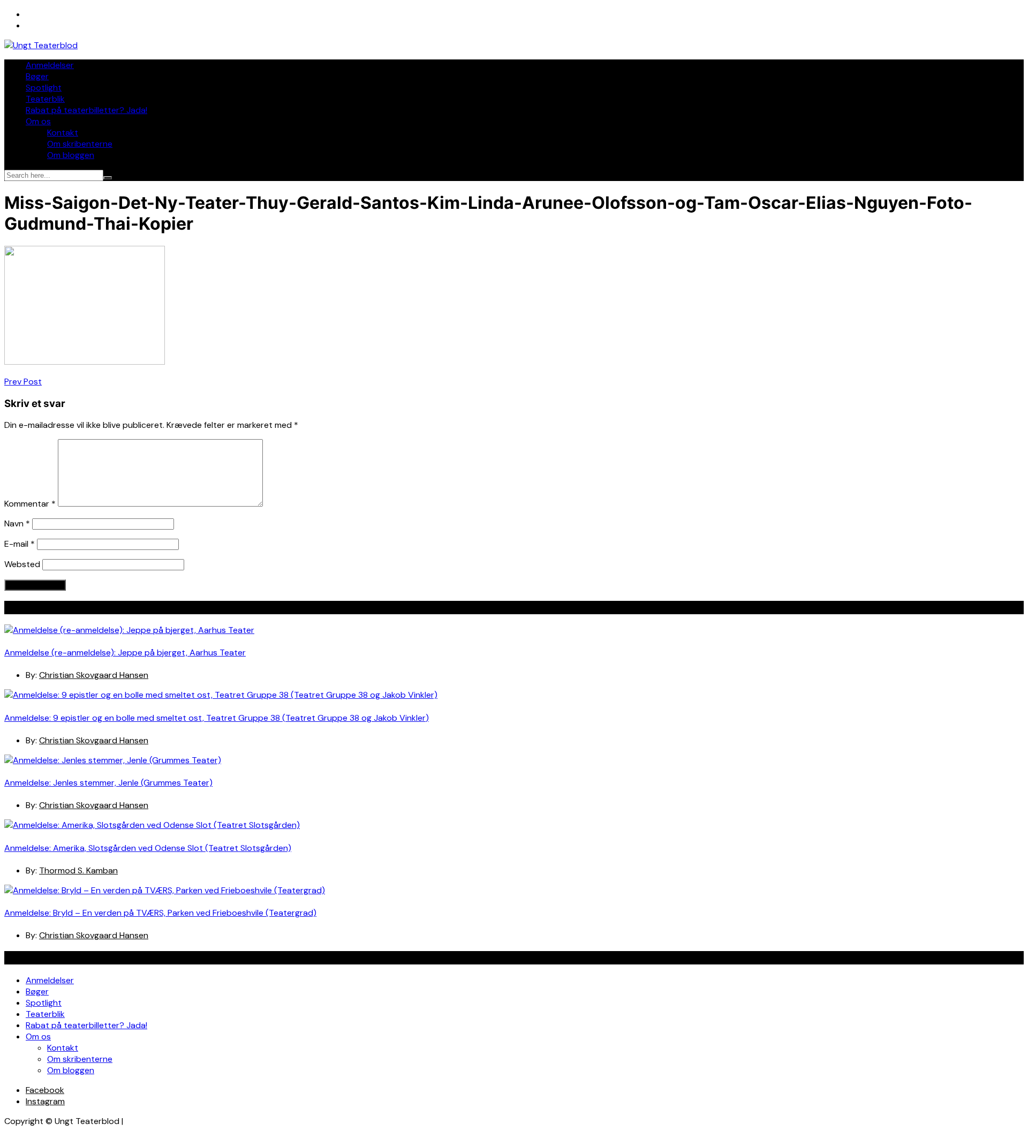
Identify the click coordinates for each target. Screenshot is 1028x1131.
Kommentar (30, 503)
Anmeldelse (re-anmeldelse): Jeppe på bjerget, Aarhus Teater (125, 652)
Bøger (37, 76)
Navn (17, 523)
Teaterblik (45, 98)
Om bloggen (70, 155)
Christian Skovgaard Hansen (93, 675)
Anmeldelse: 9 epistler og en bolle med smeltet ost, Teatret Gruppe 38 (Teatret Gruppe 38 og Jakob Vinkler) (216, 717)
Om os (38, 121)
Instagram (45, 1101)
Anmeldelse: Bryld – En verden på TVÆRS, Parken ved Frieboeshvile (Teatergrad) (160, 912)
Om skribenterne (79, 143)
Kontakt (62, 132)
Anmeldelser (50, 65)
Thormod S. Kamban (78, 870)
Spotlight (44, 87)
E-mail (19, 543)
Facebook (45, 1090)
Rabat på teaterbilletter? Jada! (86, 110)
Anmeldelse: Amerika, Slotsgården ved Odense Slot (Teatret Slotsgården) (147, 848)
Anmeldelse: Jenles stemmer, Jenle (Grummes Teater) (108, 782)
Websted (22, 564)
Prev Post (23, 381)
